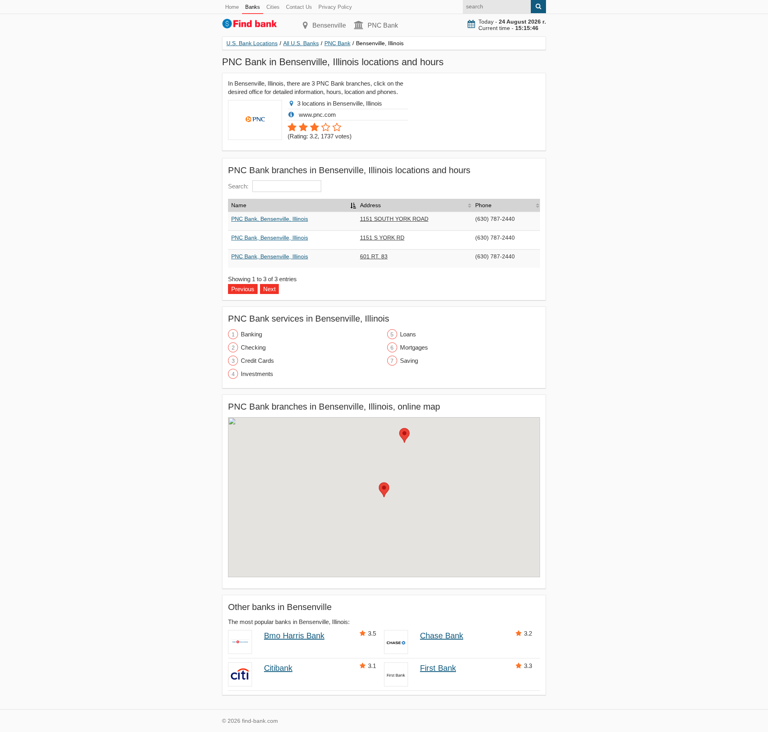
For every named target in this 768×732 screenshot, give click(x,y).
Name (238, 205)
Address (370, 205)
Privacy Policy (335, 7)
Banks (252, 7)
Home (232, 7)
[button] (384, 489)
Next (269, 289)
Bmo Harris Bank (294, 635)
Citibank (278, 668)
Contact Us (299, 7)
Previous (242, 289)
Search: (238, 186)
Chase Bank (441, 635)
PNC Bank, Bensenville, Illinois (269, 219)
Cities (273, 7)
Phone (483, 205)
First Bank (438, 668)
